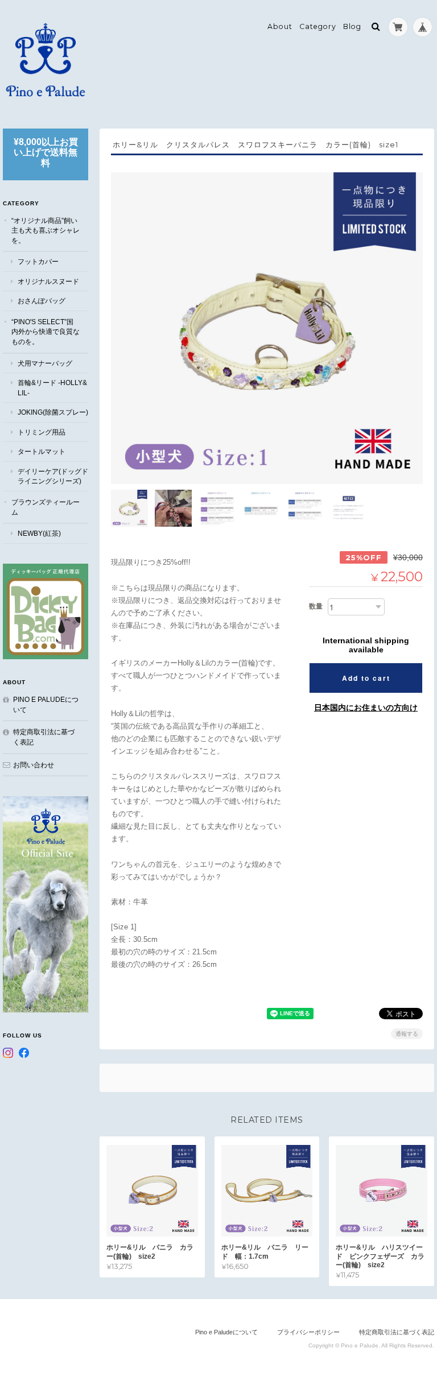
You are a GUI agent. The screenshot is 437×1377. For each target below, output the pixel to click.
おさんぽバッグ (41, 300)
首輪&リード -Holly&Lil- (52, 387)
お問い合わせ (33, 764)
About (279, 26)
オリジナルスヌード (48, 281)
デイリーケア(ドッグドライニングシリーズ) (53, 476)
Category (317, 26)
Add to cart (366, 678)
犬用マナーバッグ (45, 363)
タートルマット (41, 451)
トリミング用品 (41, 432)
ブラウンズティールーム (45, 507)
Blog (352, 26)
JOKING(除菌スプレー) (53, 412)
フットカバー (38, 261)
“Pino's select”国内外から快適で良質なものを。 (45, 331)
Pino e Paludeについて (46, 704)
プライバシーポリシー (308, 1332)
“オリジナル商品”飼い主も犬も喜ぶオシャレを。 (45, 230)
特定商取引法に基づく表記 (44, 737)
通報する (406, 1034)
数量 (316, 606)
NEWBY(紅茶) (39, 533)
